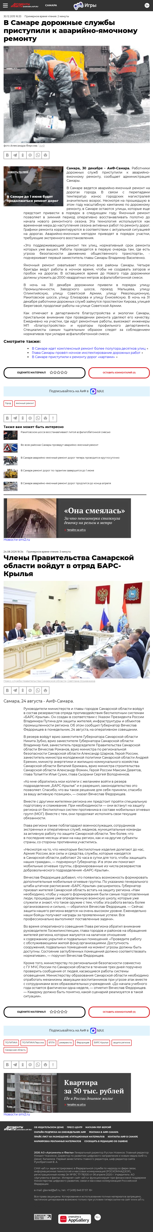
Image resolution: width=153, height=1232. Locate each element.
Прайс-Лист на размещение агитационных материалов (69, 1136)
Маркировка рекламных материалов (57, 1141)
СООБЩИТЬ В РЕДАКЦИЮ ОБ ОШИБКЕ (106, 1141)
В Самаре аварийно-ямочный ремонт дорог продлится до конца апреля (66, 483)
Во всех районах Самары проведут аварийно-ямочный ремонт (59, 444)
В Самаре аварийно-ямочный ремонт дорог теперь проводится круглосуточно (70, 457)
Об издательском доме (49, 1127)
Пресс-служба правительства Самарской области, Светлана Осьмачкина (49, 680)
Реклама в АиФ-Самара (103, 1132)
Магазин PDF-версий (98, 1127)
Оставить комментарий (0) (119, 372)
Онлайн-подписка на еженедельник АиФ (60, 1132)
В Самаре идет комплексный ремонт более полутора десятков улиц (89, 348)
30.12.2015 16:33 (12, 16)
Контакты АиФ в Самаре (123, 1136)
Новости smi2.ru (17, 540)
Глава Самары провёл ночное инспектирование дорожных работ (86, 353)
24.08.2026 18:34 (13, 551)
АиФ (42, 145)
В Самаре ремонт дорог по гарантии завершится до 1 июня (57, 470)
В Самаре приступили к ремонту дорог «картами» (73, 357)
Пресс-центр (74, 1127)
